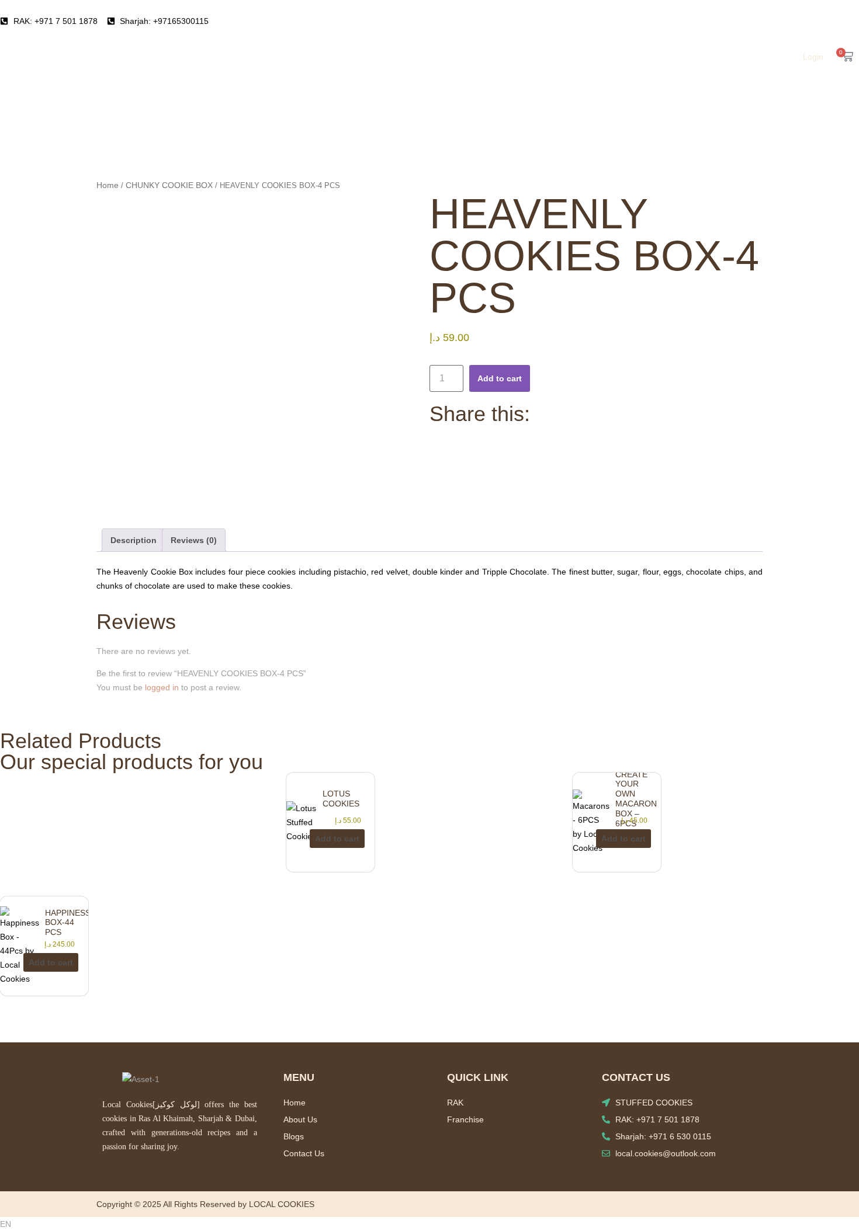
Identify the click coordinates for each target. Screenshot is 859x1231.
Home (107, 185)
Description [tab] (133, 540)
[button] (429, 1224)
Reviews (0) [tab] (194, 540)
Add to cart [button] (337, 838)
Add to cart (499, 378)
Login (813, 56)
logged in (162, 687)
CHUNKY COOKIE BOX (169, 185)
